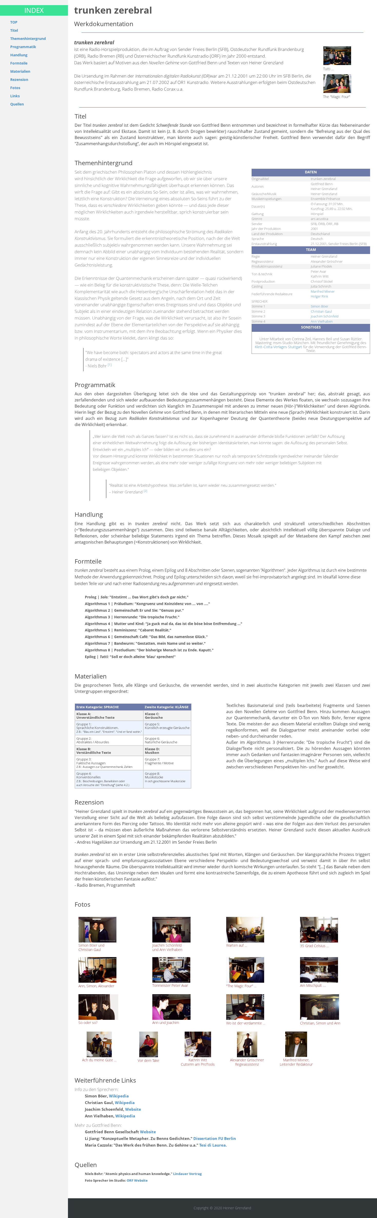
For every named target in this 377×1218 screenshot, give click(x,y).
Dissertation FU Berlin (214, 1138)
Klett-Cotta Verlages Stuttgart (278, 346)
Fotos (15, 87)
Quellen (17, 104)
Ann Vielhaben (322, 321)
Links (15, 95)
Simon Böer (319, 306)
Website (133, 1109)
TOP (13, 22)
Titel (14, 30)
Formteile (18, 63)
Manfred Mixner (323, 291)
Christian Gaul (321, 311)
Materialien (20, 71)
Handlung (18, 54)
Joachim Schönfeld (325, 316)
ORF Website (137, 1180)
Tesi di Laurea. (212, 1145)
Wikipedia (119, 1095)
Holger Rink (319, 296)
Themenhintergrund (28, 38)
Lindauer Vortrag (187, 1174)
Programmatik (23, 46)
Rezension (19, 79)
